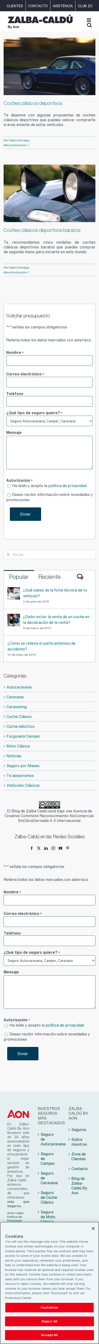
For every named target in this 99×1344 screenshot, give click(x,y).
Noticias (13, 755)
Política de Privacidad (14, 1219)
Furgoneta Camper (23, 736)
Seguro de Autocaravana (50, 1139)
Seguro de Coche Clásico (49, 1197)
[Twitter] (39, 848)
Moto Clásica (18, 746)
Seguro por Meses (22, 765)
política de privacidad (67, 485)
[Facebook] (31, 848)
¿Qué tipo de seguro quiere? (34, 413)
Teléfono (14, 393)
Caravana (15, 697)
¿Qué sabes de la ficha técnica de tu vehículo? (55, 593)
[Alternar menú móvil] (89, 20)
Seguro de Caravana (49, 1178)
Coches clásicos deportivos (33, 103)
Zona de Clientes (78, 1156)
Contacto (79, 1168)
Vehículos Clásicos (23, 785)
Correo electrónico (25, 374)
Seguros (78, 1129)
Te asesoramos (20, 775)
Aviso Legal (15, 1213)
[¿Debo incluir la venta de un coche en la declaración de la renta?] (13, 617)
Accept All (49, 1335)
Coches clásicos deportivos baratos (42, 230)
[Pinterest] (67, 848)
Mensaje (14, 432)
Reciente (49, 576)
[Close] (93, 1228)
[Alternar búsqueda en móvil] (89, 25)
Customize (49, 1307)
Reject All (49, 1321)
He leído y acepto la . (50, 485)
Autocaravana (18, 687)
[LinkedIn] (46, 848)
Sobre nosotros (79, 1142)
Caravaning (16, 706)
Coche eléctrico (20, 726)
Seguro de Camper (48, 1158)
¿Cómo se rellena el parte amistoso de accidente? (41, 646)
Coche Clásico (19, 716)
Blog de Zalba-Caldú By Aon (79, 1185)
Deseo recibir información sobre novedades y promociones (49, 497)
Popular (19, 576)
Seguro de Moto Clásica (48, 1217)
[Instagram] (53, 848)
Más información (15, 145)
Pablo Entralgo (19, 140)
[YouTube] (60, 848)
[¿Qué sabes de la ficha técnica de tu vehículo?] (13, 590)
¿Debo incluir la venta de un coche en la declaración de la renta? (56, 619)
